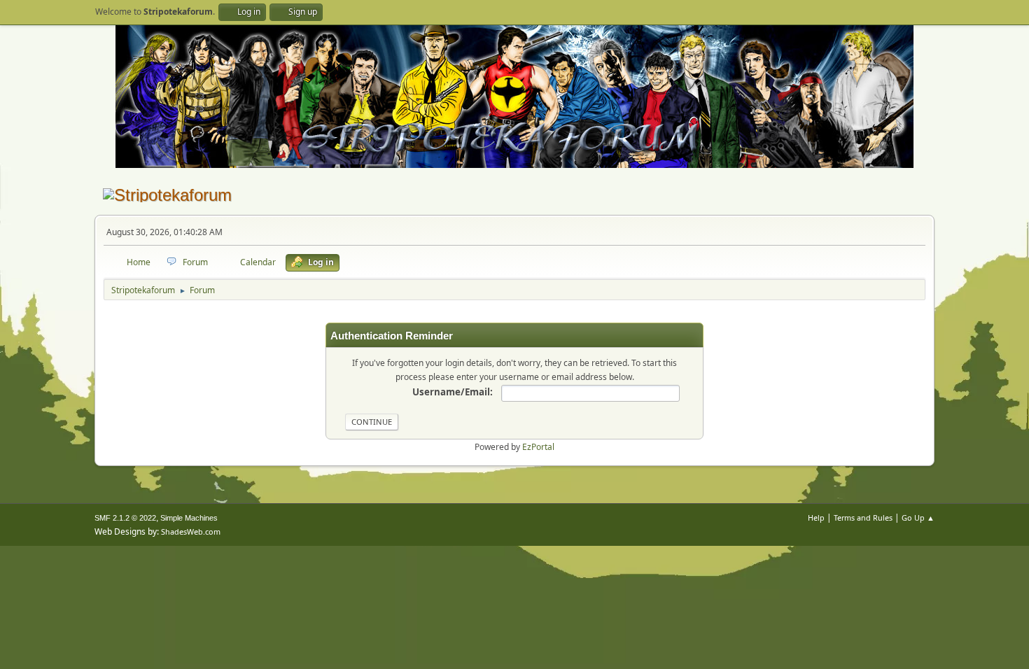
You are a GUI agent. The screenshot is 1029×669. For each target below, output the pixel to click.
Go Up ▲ (918, 517)
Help (816, 517)
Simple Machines (189, 518)
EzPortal (538, 447)
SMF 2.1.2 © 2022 (125, 518)
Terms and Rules (863, 517)
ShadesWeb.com (190, 531)
